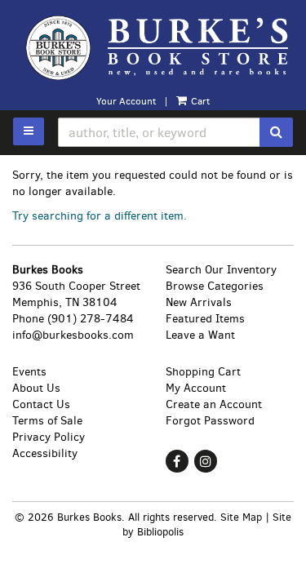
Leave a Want (200, 335)
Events (29, 372)
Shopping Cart (203, 372)
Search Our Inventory (221, 270)
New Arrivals (199, 302)
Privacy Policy (48, 437)
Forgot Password (210, 421)
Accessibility (45, 453)
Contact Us (41, 404)
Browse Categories (215, 286)
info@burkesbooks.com (73, 335)
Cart (199, 101)
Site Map (241, 517)
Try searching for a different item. (99, 216)
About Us (36, 388)
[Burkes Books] (153, 47)
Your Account (126, 101)
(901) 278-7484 (90, 318)
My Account (196, 388)
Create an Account (214, 404)
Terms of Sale (47, 421)
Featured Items (205, 318)
